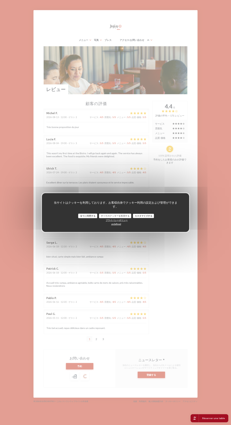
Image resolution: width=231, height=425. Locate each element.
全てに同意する (88, 215)
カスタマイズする (143, 215)
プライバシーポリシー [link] (117, 220)
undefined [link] (116, 224)
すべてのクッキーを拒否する (115, 215)
